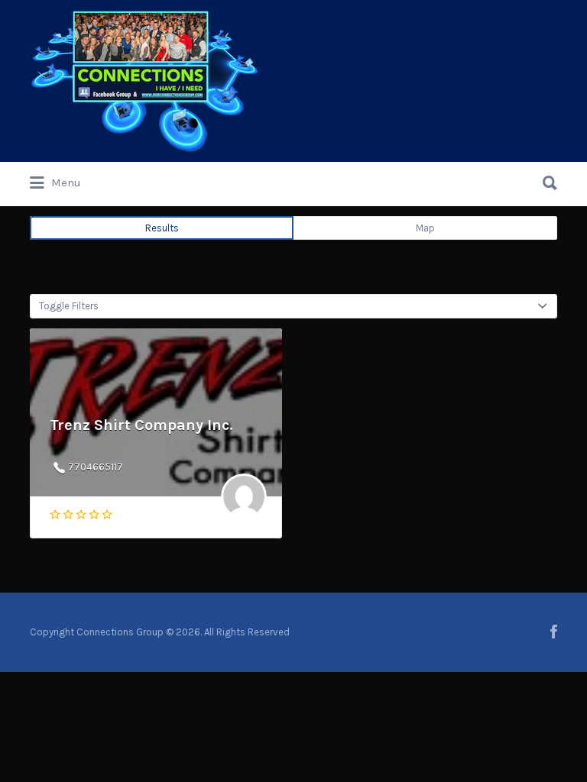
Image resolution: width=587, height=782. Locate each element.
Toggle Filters (69, 306)
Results (162, 228)
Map (425, 228)
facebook (553, 631)
